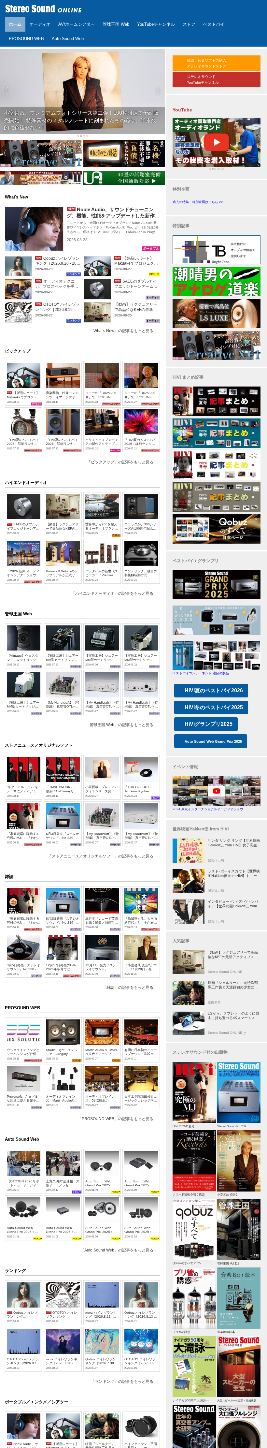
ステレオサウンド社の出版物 (200, 1052)
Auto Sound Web (22, 1139)
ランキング (15, 1270)
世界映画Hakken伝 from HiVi (201, 828)
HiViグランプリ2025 (208, 724)
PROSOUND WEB (22, 1007)
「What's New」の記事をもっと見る (121, 331)
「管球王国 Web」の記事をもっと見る (119, 725)
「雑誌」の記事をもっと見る (128, 987)
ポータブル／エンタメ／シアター (36, 1401)
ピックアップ (17, 351)
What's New (16, 197)
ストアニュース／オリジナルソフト (39, 745)
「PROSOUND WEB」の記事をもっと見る (115, 1119)
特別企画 (181, 189)
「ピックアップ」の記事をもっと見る (120, 462)
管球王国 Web (18, 613)
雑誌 (9, 876)
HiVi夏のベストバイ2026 (214, 690)
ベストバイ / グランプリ (196, 560)
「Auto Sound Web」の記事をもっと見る (116, 1250)
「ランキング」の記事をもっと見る (122, 1381)
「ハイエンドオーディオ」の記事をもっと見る (112, 593)
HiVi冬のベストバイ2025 (214, 707)
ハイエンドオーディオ (26, 482)
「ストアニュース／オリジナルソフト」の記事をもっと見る (100, 856)
